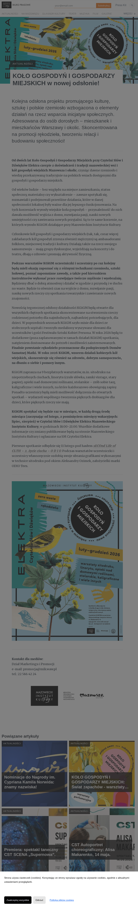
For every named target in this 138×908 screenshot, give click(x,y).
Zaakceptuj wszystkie (18, 900)
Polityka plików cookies (62, 900)
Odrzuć (39, 900)
